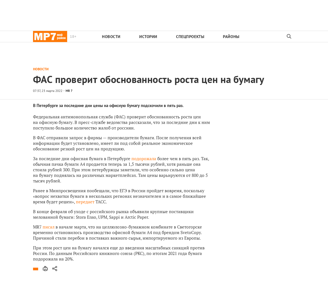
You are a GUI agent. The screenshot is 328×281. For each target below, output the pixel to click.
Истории (148, 36)
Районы (231, 36)
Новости (111, 36)
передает (85, 201)
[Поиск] (289, 36)
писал (48, 227)
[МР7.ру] (50, 36)
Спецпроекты (190, 36)
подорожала (143, 158)
